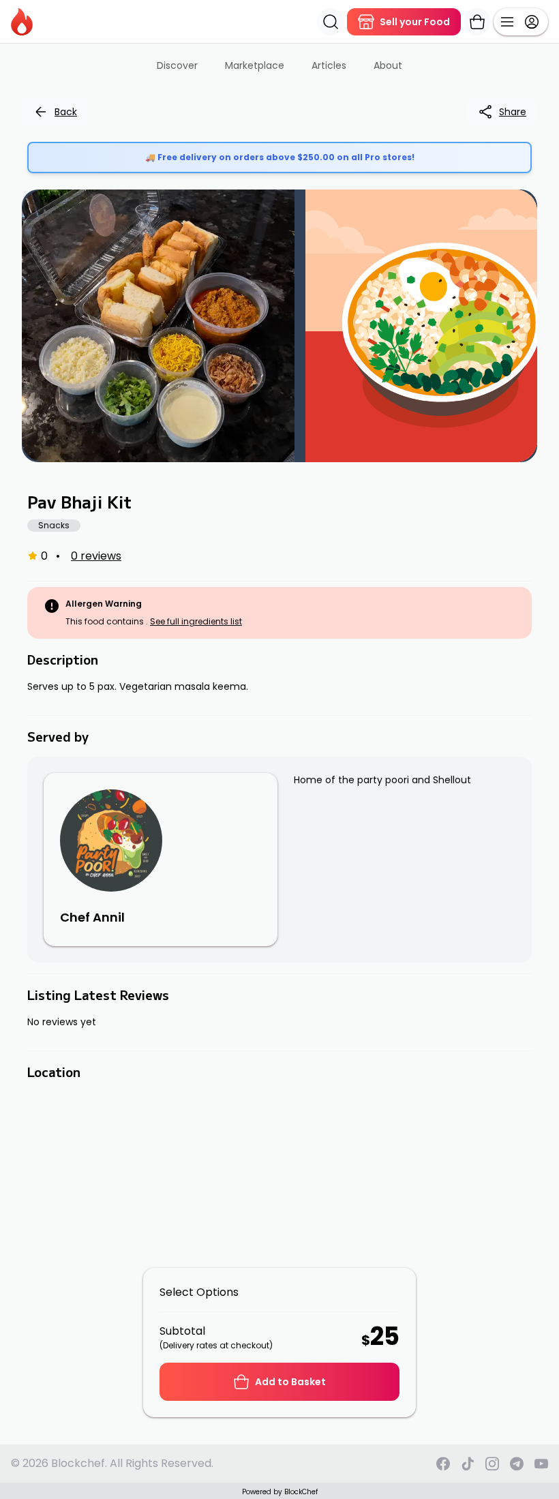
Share (512, 112)
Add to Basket (290, 1382)
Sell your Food (415, 22)
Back (66, 112)
